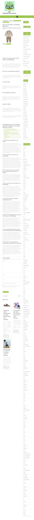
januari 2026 (25, 95)
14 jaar (24, 148)
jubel (24, 285)
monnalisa (24, 380)
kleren (24, 333)
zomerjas (24, 514)
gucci (24, 241)
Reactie (4, 261)
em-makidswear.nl (9, 12)
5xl (23, 150)
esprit (24, 210)
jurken (24, 289)
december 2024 (25, 119)
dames (24, 192)
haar (24, 250)
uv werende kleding (26, 479)
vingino (24, 483)
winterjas (24, 494)
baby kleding (25, 161)
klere (24, 331)
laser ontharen (25, 340)
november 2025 (25, 99)
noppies (24, 406)
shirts (24, 441)
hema (24, 252)
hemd (24, 254)
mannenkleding (25, 360)
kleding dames (25, 322)
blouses (24, 181)
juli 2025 (24, 106)
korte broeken (25, 338)
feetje (24, 214)
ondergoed (25, 408)
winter (24, 492)
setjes (24, 435)
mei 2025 (24, 110)
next (24, 391)
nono (24, 404)
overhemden (25, 417)
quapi (24, 424)
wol (23, 499)
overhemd (24, 415)
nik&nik (24, 397)
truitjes (24, 468)
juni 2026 (24, 86)
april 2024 (24, 134)
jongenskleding (25, 283)
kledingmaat (25, 327)
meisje (24, 364)
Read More (6, 335)
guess (24, 243)
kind (24, 296)
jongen (24, 278)
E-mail (4, 278)
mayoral (24, 362)
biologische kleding (26, 177)
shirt (24, 439)
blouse (24, 179)
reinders (24, 426)
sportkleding (25, 452)
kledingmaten (25, 329)
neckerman (25, 384)
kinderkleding (25, 307)
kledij (24, 318)
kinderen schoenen (26, 305)
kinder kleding (25, 300)
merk (24, 369)
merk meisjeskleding (26, 371)
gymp (24, 245)
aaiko (24, 152)
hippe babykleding (26, 265)
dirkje (24, 205)
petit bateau (25, 419)
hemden (24, 256)
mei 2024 (24, 132)
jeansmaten (25, 276)
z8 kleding (24, 505)
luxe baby (24, 351)
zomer (24, 512)
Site (3, 283)
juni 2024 (24, 130)
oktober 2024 (25, 123)
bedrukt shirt (25, 168)
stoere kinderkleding (26, 457)
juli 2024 (24, 128)
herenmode (25, 263)
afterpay (24, 155)
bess (24, 172)
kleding (24, 320)
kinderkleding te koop (26, 309)
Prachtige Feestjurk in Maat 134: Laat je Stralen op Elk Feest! (26, 38)
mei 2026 (24, 88)
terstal (24, 461)
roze (24, 428)
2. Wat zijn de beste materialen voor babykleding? (10, 129)
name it (24, 382)
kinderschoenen (25, 316)
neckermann (25, 386)
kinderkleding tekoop (26, 311)
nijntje (24, 393)
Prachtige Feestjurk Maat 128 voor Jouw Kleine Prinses (26, 63)
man (24, 355)
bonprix (24, 183)
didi (23, 203)
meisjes (24, 366)
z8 (23, 503)
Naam (4, 274)
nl (23, 402)
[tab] (17, 17)
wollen (24, 501)
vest (24, 481)
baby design (25, 159)
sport (24, 450)
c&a (23, 190)
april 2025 (24, 112)
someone (24, 446)
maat (24, 353)
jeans (24, 274)
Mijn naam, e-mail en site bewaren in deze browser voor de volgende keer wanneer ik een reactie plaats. (11, 286)
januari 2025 (25, 117)
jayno (24, 272)
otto (24, 413)
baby (24, 157)
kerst (24, 294)
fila (23, 216)
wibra (24, 488)
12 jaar (24, 146)
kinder (24, 298)
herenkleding (25, 261)
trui (23, 466)
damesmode (25, 199)
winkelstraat (25, 490)
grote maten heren (26, 225)
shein (24, 437)
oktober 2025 (25, 101)
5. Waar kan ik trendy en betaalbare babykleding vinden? (11, 133)
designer (24, 201)
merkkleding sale (25, 375)
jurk (23, 287)
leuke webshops (25, 344)
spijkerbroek (25, 448)
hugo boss (24, 267)
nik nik (24, 395)
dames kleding (25, 194)
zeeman (24, 510)
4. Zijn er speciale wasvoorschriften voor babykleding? (11, 132)
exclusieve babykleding (26, 212)
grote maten (25, 223)
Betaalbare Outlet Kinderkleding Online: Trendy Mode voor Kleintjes (7, 315)
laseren (24, 342)
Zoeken (26, 22)
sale (24, 430)
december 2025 (25, 97)
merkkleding (25, 373)
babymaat (24, 166)
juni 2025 (24, 108)
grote (24, 221)
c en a (24, 188)
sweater (24, 459)
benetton (24, 170)
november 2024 (25, 121)
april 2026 (24, 90)
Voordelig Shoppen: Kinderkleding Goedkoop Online (26, 44)
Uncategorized (11, 20)
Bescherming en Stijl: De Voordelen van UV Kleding (6, 352)
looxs (24, 349)
